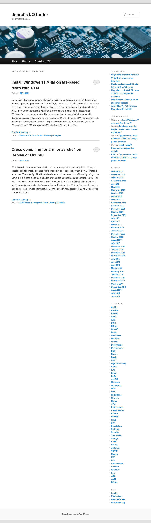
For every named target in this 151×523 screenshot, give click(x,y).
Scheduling (116, 425)
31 (96, 149)
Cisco (113, 332)
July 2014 (115, 293)
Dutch (113, 357)
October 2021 (117, 211)
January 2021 (117, 230)
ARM (21, 135)
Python (114, 413)
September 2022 (118, 202)
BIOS (113, 322)
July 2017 (115, 243)
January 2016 (117, 249)
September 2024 (118, 180)
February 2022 (117, 205)
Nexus (114, 400)
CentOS (114, 329)
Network (115, 397)
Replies (56, 135)
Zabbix (114, 482)
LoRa (113, 376)
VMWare (115, 466)
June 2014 (115, 296)
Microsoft (115, 382)
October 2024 (117, 177)
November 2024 (118, 174)
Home (14, 61)
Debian (27, 202)
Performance (117, 407)
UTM (113, 460)
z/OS (113, 475)
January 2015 (117, 274)
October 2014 (117, 283)
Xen (113, 472)
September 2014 (118, 286)
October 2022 (117, 199)
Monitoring (116, 385)
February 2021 (117, 227)
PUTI (113, 154)
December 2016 (118, 246)
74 (96, 82)
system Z (115, 447)
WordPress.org (118, 502)
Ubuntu (52, 202)
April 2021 (115, 221)
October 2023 (117, 193)
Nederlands (116, 394)
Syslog (114, 444)
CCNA (113, 326)
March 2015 (116, 268)
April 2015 (115, 265)
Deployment (116, 344)
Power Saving (117, 410)
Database (115, 338)
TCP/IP (114, 450)
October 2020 (117, 236)
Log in (114, 493)
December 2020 (118, 233)
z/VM (113, 479)
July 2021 (115, 218)
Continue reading (21, 132)
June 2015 (115, 261)
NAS (113, 391)
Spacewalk (116, 435)
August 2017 (116, 240)
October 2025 (117, 171)
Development (36, 202)
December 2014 (118, 277)
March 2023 (116, 196)
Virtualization (37, 135)
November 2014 (118, 280)
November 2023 (118, 190)
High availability (118, 363)
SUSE (113, 441)
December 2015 (118, 252)
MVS (113, 388)
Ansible (114, 310)
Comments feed (118, 499)
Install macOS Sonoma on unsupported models (122, 147)
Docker (114, 354)
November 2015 (118, 255)
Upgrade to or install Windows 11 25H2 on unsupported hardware (125, 77)
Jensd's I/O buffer (30, 14)
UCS (113, 457)
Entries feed (116, 496)
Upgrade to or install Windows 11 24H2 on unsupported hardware (125, 93)
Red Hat (114, 416)
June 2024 (115, 183)
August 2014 (116, 290)
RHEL (113, 419)
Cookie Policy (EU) (43, 61)
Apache (114, 313)
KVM (113, 369)
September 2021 (118, 215)
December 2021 (118, 208)
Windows (47, 135)
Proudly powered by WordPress (75, 513)
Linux (45, 202)
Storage (114, 438)
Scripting (115, 429)
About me (26, 61)
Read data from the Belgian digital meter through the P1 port (124, 129)
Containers (116, 335)
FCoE (113, 360)
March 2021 (116, 224)
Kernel (114, 366)
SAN (113, 422)
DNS (113, 351)
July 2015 (115, 258)
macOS (27, 135)
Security (115, 432)
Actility (114, 307)
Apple (113, 316)
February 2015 (117, 271)
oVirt (113, 404)
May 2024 (115, 186)
